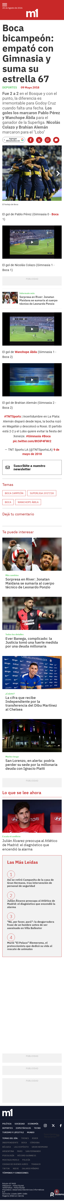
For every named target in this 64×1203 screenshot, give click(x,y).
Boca (55, 214)
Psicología (8, 1155)
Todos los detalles (14, 634)
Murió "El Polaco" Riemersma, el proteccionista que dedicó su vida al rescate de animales (29, 946)
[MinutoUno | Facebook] (59, 1125)
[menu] (6, 4)
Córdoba (35, 1142)
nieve (16, 1168)
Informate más (27, 293)
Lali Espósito (21, 1147)
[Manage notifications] (56, 1191)
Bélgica (6, 1147)
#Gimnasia (33, 436)
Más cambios (12, 575)
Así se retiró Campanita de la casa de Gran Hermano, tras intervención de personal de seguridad (30, 883)
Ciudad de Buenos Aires (15, 1164)
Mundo (30, 1132)
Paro (19, 1151)
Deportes (9, 87)
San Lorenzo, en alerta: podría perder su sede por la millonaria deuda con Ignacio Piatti (31, 764)
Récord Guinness (26, 1155)
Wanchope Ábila (26, 352)
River (35, 1138)
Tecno (37, 1128)
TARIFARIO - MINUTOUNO (13, 1187)
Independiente (10, 1142)
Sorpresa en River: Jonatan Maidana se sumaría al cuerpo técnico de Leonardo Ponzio (38, 300)
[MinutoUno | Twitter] (53, 1125)
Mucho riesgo (12, 756)
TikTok (6, 1168)
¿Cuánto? (10, 693)
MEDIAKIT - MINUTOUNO (13, 1185)
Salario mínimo (30, 1168)
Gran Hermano (40, 1147)
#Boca (46, 436)
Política (6, 1123)
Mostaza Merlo (10, 1160)
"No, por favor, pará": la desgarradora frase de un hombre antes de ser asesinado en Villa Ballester (30, 925)
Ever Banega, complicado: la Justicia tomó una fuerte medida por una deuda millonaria (31, 642)
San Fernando (33, 1151)
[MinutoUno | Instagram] (45, 1125)
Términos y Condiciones (15, 1173)
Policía (26, 1160)
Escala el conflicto (11, 836)
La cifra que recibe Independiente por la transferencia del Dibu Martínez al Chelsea (31, 703)
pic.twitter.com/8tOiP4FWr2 (32, 441)
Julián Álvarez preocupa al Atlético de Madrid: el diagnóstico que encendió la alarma (29, 844)
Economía (33, 1123)
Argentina (8, 1151)
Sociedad (20, 1123)
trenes (25, 1138)
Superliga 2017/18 (42, 493)
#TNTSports (12, 416)
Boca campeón (14, 493)
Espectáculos (23, 1128)
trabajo (36, 1164)
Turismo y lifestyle (13, 1132)
